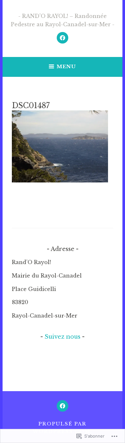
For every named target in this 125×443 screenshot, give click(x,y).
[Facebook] (62, 38)
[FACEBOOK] (62, 406)
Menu (66, 66)
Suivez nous (62, 336)
